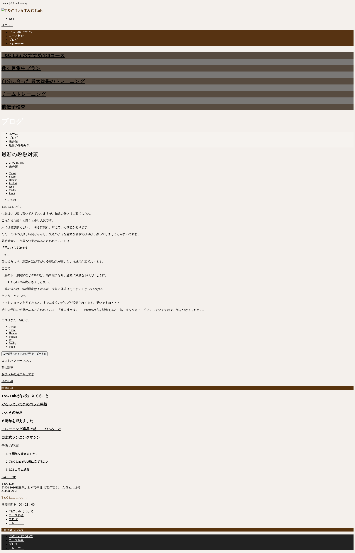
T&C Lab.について (21, 32)
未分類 (13, 166)
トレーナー (16, 43)
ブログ (13, 39)
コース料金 (16, 35)
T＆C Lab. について (14, 497)
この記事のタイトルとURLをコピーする (24, 353)
